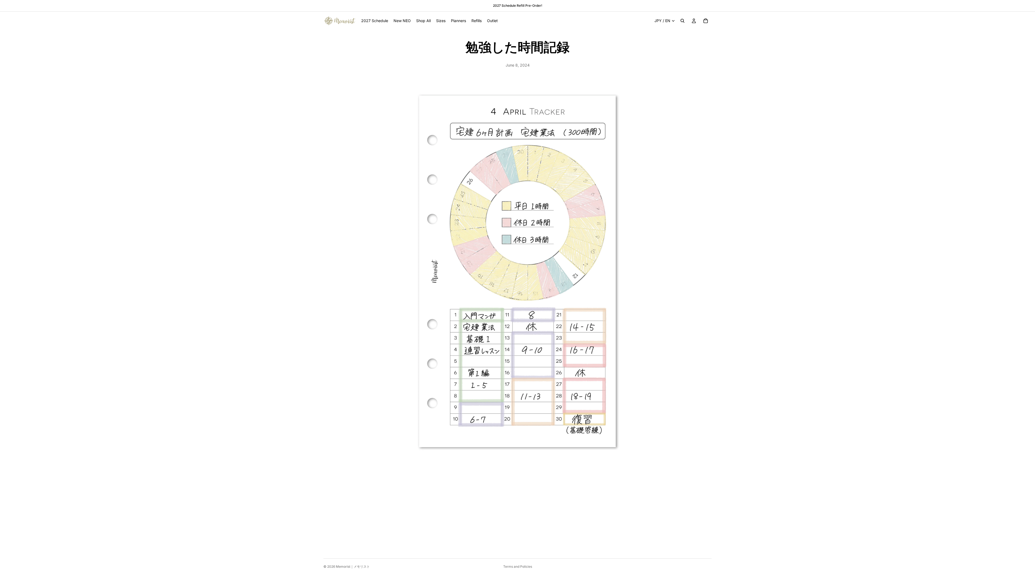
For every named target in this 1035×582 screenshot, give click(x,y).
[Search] (682, 21)
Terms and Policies (517, 566)
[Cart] (706, 21)
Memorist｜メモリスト (353, 566)
